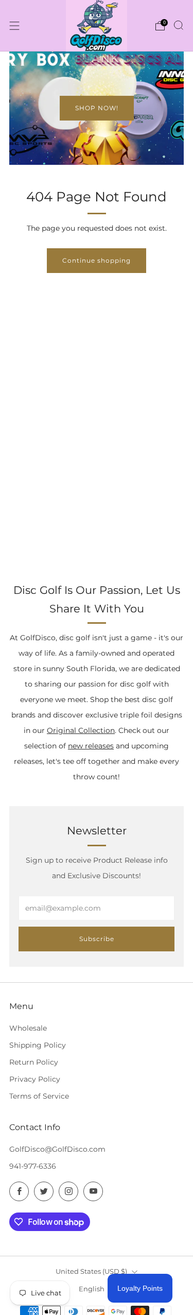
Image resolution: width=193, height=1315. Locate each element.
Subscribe (96, 939)
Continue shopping (96, 260)
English (91, 1289)
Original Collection (81, 730)
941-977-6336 (32, 1166)
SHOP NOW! (96, 108)
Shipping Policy (37, 1045)
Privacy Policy (34, 1079)
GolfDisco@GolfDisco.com (57, 1149)
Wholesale (28, 1028)
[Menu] (14, 26)
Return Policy (33, 1062)
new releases (91, 745)
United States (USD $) (91, 1271)
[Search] (178, 25)
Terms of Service (39, 1096)
